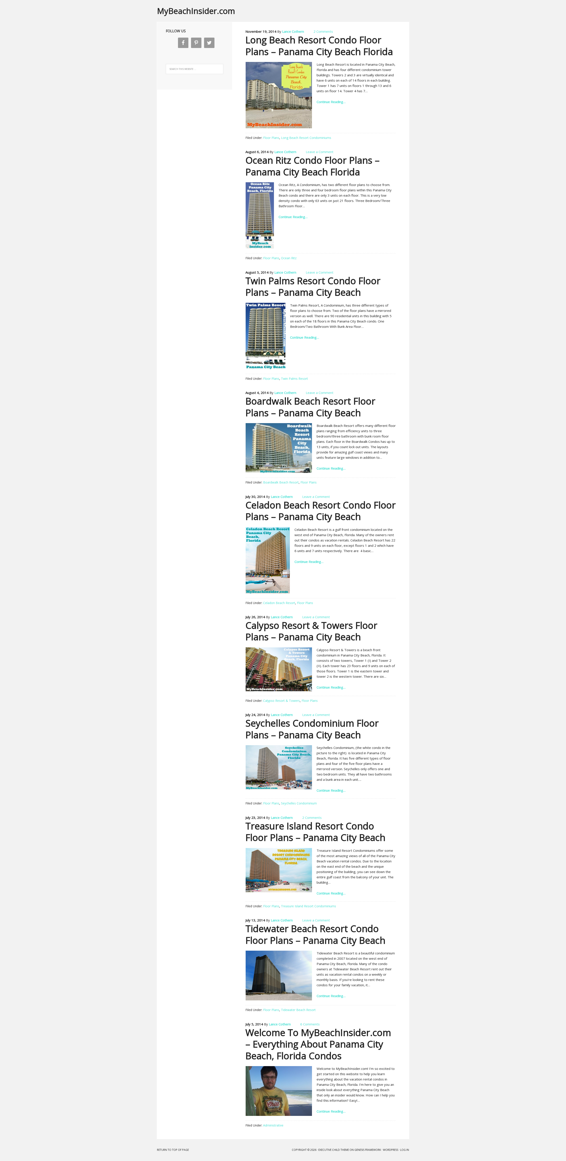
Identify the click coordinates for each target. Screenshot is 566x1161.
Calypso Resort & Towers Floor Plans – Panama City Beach (311, 631)
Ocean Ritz (288, 258)
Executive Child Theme (333, 1150)
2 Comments (323, 31)
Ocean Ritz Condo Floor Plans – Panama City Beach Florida (312, 166)
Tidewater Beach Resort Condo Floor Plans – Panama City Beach (315, 934)
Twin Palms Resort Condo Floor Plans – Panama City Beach (313, 286)
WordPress (390, 1150)
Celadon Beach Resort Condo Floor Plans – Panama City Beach (320, 511)
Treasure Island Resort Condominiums (308, 906)
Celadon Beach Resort (279, 603)
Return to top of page (173, 1150)
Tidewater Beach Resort (298, 1010)
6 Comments (310, 1024)
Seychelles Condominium (299, 803)
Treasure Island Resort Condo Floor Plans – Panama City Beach (315, 831)
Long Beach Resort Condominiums (306, 138)
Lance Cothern (293, 31)
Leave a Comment (319, 152)
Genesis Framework (367, 1150)
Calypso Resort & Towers (281, 701)
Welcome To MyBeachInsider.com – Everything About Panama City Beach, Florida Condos (318, 1044)
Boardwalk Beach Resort (281, 482)
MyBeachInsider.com (196, 11)
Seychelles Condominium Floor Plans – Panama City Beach (312, 729)
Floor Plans (271, 138)
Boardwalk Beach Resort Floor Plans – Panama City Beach (310, 407)
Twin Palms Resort (294, 378)
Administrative (273, 1125)
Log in (404, 1150)
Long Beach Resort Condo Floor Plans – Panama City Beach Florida (319, 45)
